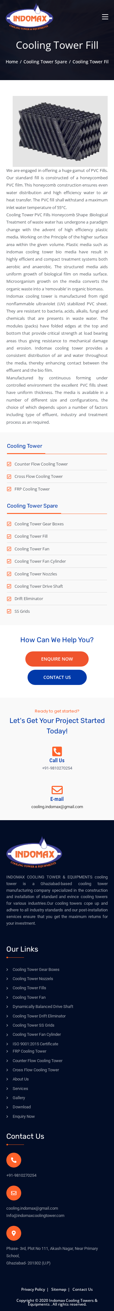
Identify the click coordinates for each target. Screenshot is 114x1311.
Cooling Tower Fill (91, 62)
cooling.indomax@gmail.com (57, 806)
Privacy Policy (33, 1289)
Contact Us (83, 1289)
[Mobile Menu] (105, 16)
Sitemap (58, 1289)
